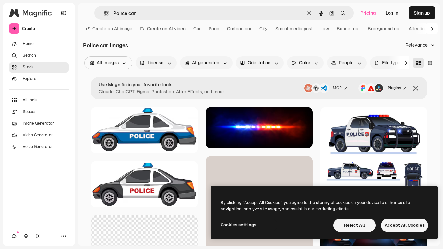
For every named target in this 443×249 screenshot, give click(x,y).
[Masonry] (418, 63)
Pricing (368, 13)
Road (214, 28)
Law (324, 28)
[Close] (416, 88)
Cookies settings (238, 225)
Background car (384, 28)
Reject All (354, 225)
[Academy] (26, 236)
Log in (392, 13)
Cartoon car (239, 28)
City (263, 28)
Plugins (394, 87)
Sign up (422, 13)
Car (197, 28)
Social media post (294, 28)
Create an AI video (166, 28)
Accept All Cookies (405, 225)
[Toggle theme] (37, 236)
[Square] (430, 63)
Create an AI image (112, 28)
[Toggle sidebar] (63, 13)
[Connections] (14, 236)
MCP (337, 87)
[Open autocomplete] (104, 13)
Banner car (348, 28)
